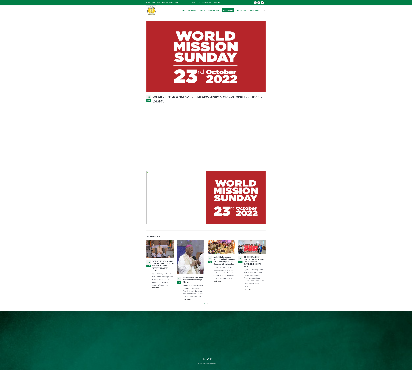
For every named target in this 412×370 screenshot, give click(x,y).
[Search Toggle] (265, 10)
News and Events (241, 10)
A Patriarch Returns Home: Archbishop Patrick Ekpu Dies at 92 (193, 279)
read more (156, 288)
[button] (204, 304)
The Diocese (192, 10)
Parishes (202, 10)
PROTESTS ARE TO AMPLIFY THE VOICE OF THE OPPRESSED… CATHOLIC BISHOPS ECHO (254, 261)
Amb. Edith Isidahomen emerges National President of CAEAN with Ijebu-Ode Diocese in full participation (224, 260)
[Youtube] (262, 2)
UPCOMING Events (214, 10)
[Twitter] (258, 2)
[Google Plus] (204, 359)
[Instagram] (211, 359)
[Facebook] (255, 2)
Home (183, 10)
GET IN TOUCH (254, 10)
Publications (228, 10)
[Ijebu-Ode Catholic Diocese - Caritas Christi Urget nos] (151, 10)
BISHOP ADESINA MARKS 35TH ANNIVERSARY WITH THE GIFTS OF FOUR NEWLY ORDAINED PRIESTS (162, 266)
